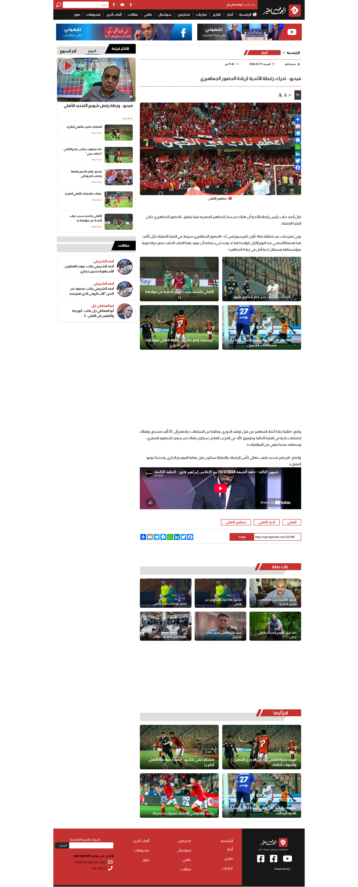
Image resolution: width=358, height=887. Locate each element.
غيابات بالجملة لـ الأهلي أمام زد (83, 193)
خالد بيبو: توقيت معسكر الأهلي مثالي (277, 635)
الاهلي (292, 522)
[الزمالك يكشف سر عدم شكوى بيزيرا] (261, 279)
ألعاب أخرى (114, 14)
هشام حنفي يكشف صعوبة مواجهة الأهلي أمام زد (181, 762)
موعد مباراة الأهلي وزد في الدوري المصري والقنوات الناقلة (264, 762)
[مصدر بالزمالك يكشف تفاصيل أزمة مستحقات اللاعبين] (261, 327)
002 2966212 (99, 868)
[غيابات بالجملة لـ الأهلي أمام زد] (119, 199)
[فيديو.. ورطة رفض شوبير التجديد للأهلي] (96, 80)
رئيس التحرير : (240, 4)
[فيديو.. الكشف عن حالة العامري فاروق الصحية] (275, 593)
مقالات (133, 14)
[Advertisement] (26, 56)
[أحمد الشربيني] (125, 267)
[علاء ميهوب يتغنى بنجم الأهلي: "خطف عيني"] (119, 155)
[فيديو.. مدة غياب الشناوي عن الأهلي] (220, 593)
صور (77, 14)
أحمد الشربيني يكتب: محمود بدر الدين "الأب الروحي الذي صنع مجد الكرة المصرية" (91, 291)
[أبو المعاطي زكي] (125, 311)
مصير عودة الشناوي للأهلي (170, 603)
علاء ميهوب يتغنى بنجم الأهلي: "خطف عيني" (82, 151)
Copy (242, 536)
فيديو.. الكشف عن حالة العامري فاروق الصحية (276, 602)
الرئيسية (245, 14)
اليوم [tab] (92, 51)
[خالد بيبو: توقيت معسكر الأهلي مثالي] (275, 626)
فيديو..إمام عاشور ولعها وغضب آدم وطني (86, 173)
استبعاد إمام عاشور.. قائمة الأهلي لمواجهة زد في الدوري (179, 342)
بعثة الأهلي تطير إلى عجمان (170, 636)
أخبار (230, 14)
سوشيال (165, 14)
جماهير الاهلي (236, 522)
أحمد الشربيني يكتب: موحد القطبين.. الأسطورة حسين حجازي (88, 268)
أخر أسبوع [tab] (68, 51)
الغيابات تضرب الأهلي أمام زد (84, 126)
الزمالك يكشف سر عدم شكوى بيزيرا (261, 297)
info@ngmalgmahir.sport (91, 862)
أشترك (63, 845)
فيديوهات (93, 14)
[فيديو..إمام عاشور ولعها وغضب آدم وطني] (119, 177)
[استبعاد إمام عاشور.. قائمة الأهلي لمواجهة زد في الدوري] (179, 327)
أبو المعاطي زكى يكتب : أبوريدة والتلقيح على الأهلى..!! (93, 313)
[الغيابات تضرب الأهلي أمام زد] (119, 133)
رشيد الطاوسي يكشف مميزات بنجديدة (183, 813)
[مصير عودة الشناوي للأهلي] (165, 593)
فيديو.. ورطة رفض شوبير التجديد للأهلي (98, 105)
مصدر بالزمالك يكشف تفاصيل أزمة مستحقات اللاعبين (261, 342)
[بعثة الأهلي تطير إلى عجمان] (165, 626)
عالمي (148, 14)
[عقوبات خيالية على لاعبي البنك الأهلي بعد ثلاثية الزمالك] (261, 795)
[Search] (59, 4)
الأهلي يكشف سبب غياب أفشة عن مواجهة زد (179, 294)
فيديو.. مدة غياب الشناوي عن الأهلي (223, 602)
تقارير (217, 14)
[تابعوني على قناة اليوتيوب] (249, 32)
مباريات (201, 14)
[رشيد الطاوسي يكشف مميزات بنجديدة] (179, 795)
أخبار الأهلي (266, 522)
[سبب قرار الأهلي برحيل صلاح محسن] (220, 626)
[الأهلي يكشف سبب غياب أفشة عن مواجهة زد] (179, 279)
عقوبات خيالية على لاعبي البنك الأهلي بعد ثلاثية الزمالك (264, 810)
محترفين (184, 14)
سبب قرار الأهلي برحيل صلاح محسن (224, 635)
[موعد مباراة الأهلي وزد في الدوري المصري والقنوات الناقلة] (261, 747)
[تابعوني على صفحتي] (124, 32)
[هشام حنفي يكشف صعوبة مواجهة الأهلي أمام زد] (179, 747)
